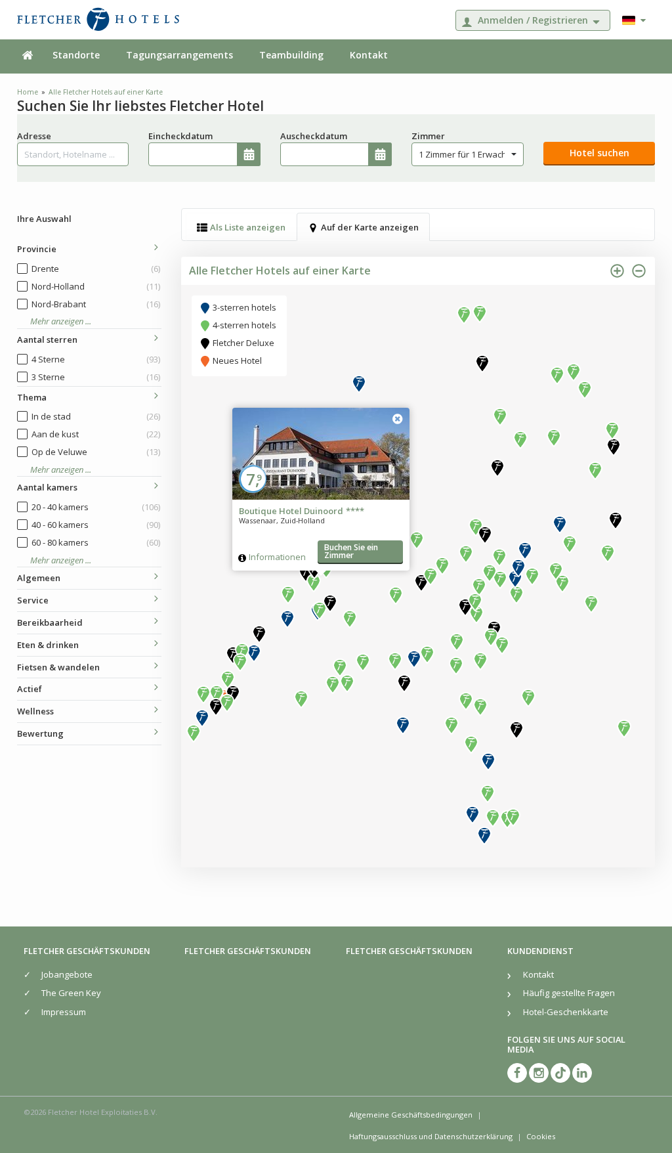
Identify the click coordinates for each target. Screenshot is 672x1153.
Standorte (76, 55)
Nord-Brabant (96, 304)
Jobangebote (67, 974)
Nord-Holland (96, 286)
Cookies (540, 1136)
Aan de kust (96, 434)
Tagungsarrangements (179, 55)
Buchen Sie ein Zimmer (351, 551)
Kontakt (369, 55)
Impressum (63, 1012)
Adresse (34, 136)
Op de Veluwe (96, 452)
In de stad (96, 416)
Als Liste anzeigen (247, 227)
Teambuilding (291, 55)
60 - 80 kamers (96, 542)
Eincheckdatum (180, 136)
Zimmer (428, 136)
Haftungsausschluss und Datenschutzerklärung (431, 1136)
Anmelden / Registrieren (533, 20)
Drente (96, 268)
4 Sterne (96, 359)
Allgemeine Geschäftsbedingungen (410, 1115)
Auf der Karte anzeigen (370, 227)
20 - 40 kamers (96, 507)
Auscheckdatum (313, 136)
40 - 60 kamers (96, 525)
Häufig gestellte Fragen (569, 993)
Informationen (277, 557)
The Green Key (71, 993)
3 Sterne (96, 377)
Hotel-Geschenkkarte (565, 1012)
